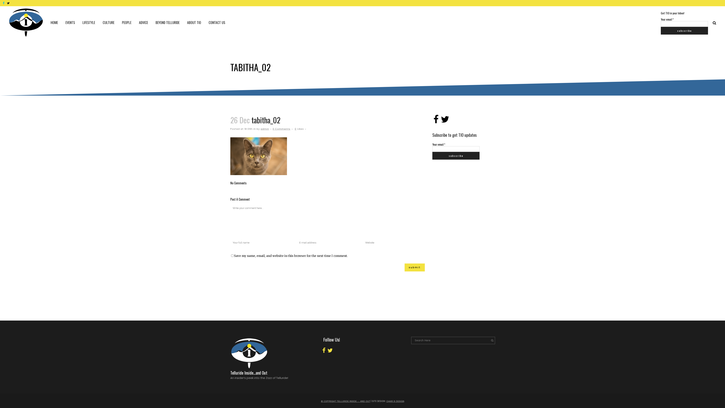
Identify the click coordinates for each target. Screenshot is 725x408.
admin (265, 129)
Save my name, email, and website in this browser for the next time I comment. (291, 256)
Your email (667, 19)
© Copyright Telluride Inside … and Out (345, 401)
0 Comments (281, 129)
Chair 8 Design (395, 401)
